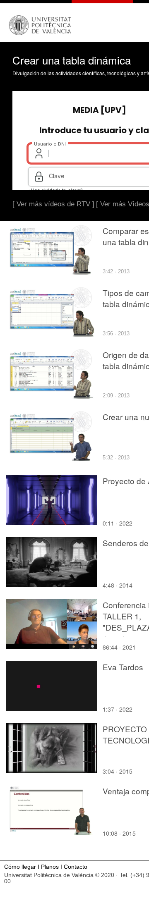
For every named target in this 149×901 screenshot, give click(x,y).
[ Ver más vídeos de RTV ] (53, 204)
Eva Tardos (123, 666)
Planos (50, 867)
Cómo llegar (20, 867)
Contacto (75, 867)
